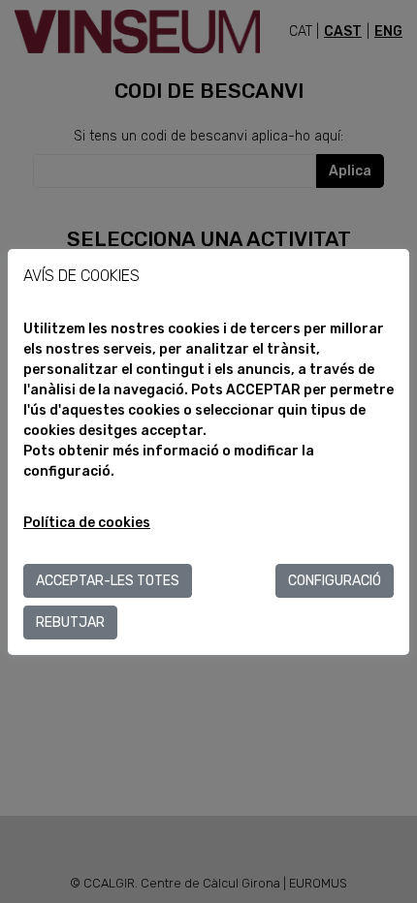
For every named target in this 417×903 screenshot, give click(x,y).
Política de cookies (86, 522)
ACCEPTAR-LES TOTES (107, 581)
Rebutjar (70, 622)
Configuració (334, 581)
